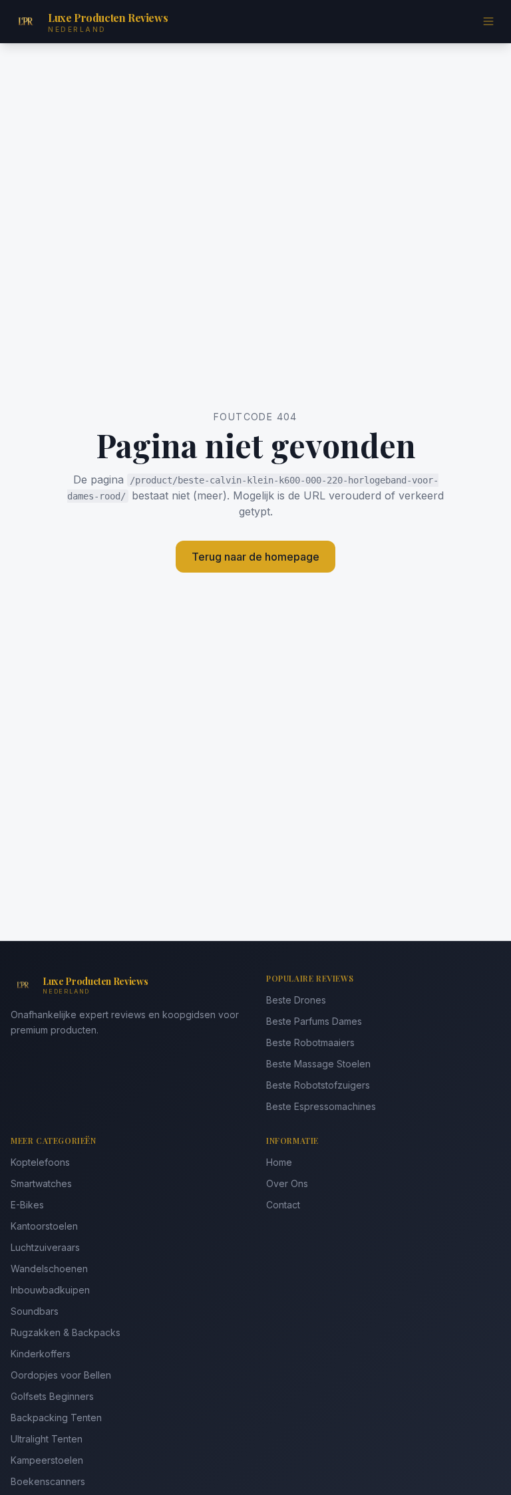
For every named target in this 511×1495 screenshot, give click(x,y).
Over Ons (287, 1183)
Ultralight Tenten (47, 1438)
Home (279, 1162)
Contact (283, 1204)
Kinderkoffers (41, 1353)
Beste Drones (296, 1000)
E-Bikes (27, 1204)
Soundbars (35, 1311)
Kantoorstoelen (44, 1226)
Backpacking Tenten (56, 1417)
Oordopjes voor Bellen (61, 1375)
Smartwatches (41, 1183)
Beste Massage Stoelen (318, 1063)
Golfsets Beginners (52, 1396)
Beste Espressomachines (321, 1106)
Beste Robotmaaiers (310, 1042)
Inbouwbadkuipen (50, 1289)
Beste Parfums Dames (314, 1021)
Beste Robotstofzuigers (318, 1085)
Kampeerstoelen (47, 1460)
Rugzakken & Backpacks (65, 1332)
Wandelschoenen (49, 1268)
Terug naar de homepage (255, 556)
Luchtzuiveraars (45, 1247)
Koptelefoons (40, 1162)
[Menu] (488, 21)
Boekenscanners (48, 1481)
